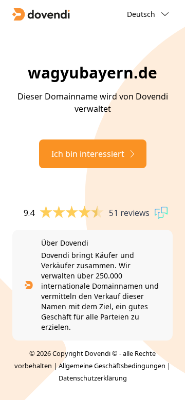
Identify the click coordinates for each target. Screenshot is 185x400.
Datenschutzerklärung (93, 378)
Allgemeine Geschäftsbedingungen (112, 365)
